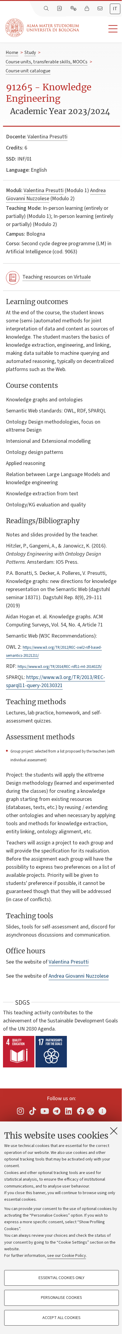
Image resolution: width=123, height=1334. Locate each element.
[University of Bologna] (42, 28)
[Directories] (60, 8)
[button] (101, 29)
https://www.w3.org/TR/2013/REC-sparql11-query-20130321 (55, 681)
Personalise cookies (61, 1298)
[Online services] (74, 8)
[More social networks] (102, 1111)
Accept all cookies (61, 1318)
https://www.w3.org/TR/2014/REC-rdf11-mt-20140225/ (60, 666)
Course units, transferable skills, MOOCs (46, 62)
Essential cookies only (61, 1278)
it (115, 8)
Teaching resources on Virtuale (56, 277)
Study (30, 52)
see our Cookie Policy (66, 1256)
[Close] (114, 1131)
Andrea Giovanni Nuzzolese (79, 976)
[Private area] (87, 8)
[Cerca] (46, 8)
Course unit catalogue (28, 71)
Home (12, 52)
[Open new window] (20, 1111)
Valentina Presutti (47, 136)
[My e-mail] (100, 8)
